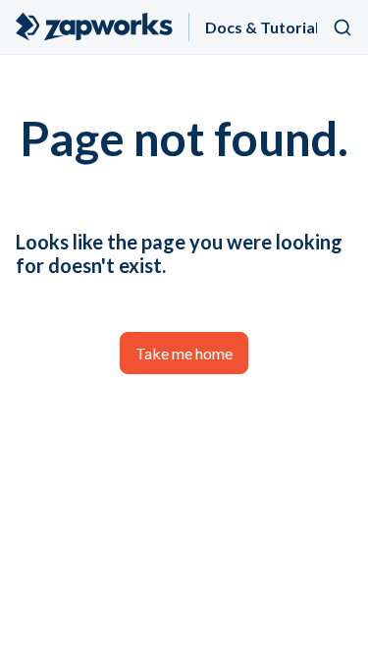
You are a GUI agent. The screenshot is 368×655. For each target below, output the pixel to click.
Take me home (184, 353)
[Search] (342, 27)
